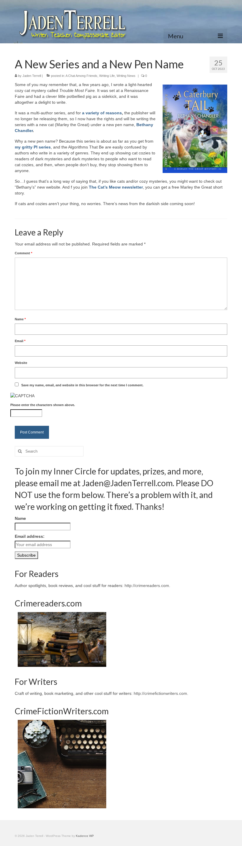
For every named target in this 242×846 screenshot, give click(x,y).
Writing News (126, 75)
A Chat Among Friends (81, 75)
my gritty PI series (33, 147)
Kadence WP (85, 835)
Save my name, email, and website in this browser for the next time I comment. (82, 385)
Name (20, 319)
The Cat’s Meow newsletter (116, 187)
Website (21, 363)
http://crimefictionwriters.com (160, 693)
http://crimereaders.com (147, 585)
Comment (23, 253)
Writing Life (107, 75)
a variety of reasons (102, 113)
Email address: (30, 536)
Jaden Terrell (31, 75)
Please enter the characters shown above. (42, 405)
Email (20, 341)
